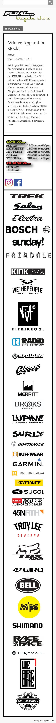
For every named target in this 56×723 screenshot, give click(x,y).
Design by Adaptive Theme (44, 720)
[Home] (28, 16)
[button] (13, 28)
